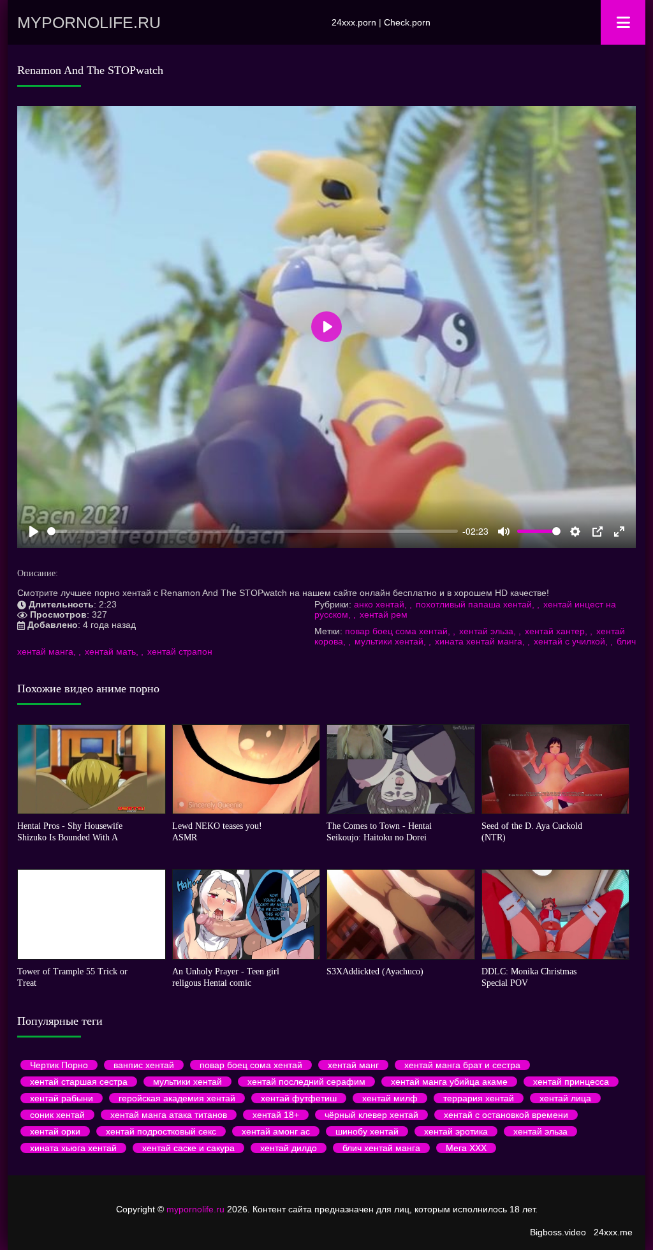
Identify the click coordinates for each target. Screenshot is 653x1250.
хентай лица (565, 1098)
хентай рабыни (61, 1098)
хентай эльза (540, 1131)
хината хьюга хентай (73, 1148)
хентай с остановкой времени (506, 1115)
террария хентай (478, 1098)
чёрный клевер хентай (371, 1115)
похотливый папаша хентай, (476, 604)
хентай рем (383, 614)
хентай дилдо (288, 1148)
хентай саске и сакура (188, 1148)
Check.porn (407, 22)
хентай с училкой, (572, 641)
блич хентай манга (381, 1148)
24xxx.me (613, 1232)
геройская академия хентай (177, 1098)
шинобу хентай (367, 1131)
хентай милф (390, 1098)
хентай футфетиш (299, 1098)
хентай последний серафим (306, 1081)
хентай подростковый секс (161, 1131)
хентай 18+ (276, 1115)
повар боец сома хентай (251, 1065)
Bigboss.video (558, 1232)
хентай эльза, (488, 631)
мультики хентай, (392, 641)
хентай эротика (456, 1131)
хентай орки (55, 1131)
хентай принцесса (571, 1081)
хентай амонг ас (276, 1131)
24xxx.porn (354, 22)
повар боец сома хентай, (399, 631)
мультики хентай (187, 1081)
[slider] (252, 531)
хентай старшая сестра (79, 1081)
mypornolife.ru (89, 22)
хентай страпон (179, 651)
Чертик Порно (59, 1065)
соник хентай (57, 1115)
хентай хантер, (557, 631)
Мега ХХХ (466, 1148)
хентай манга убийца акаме (449, 1081)
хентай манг (353, 1065)
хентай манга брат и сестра (462, 1065)
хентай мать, (113, 651)
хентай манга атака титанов (168, 1115)
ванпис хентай (144, 1065)
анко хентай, (381, 604)
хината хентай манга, (481, 641)
